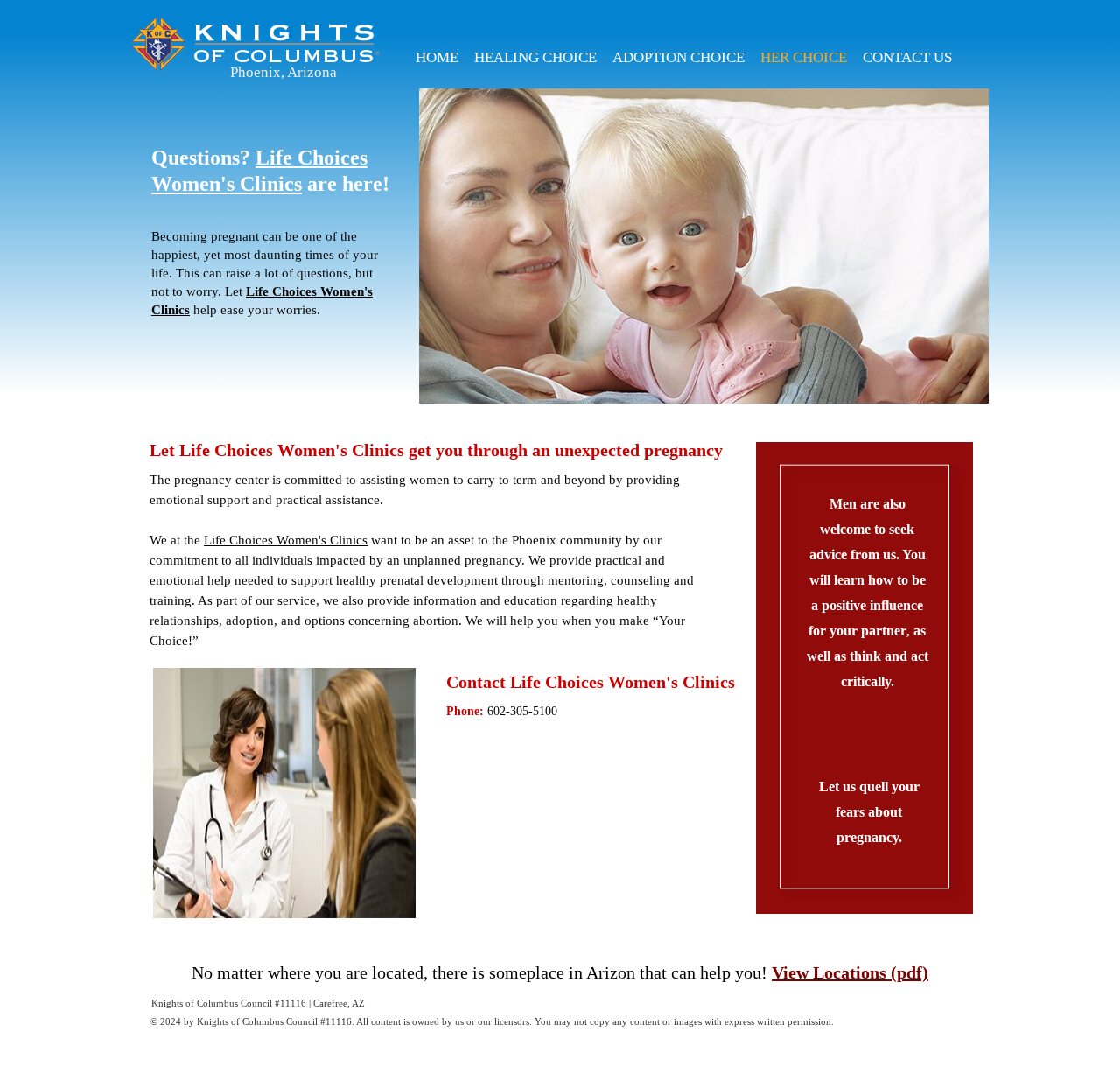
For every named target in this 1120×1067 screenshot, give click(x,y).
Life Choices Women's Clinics (286, 540)
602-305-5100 (522, 711)
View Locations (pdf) (850, 972)
